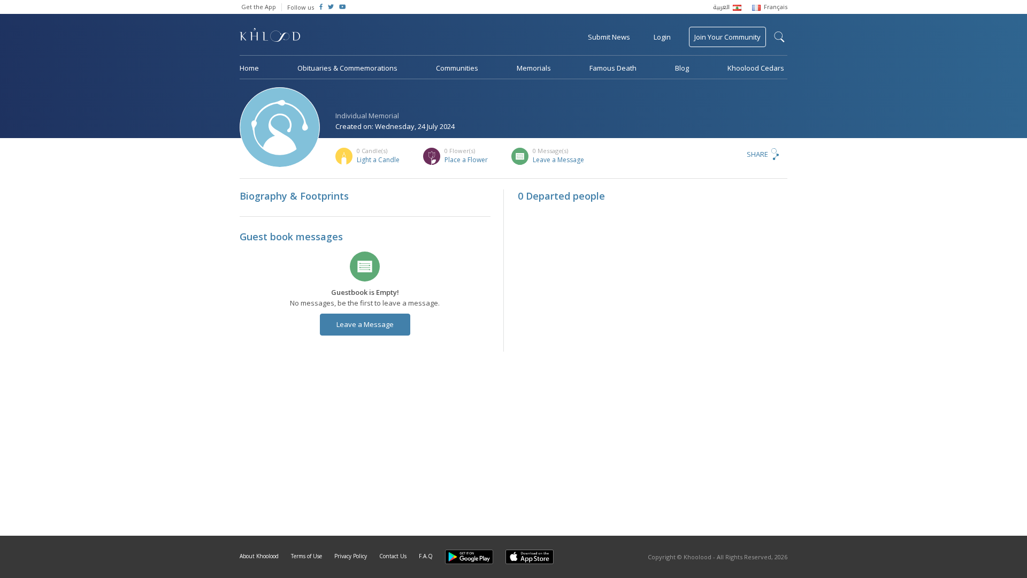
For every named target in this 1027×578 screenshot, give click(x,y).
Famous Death (613, 68)
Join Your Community (727, 37)
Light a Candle (378, 159)
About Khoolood (259, 556)
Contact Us (393, 556)
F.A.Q (426, 556)
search (779, 37)
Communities (457, 68)
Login (662, 37)
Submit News (609, 37)
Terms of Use (306, 556)
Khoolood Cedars (755, 68)
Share (757, 154)
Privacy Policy (350, 556)
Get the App (258, 7)
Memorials (534, 68)
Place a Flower (466, 159)
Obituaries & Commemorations (347, 68)
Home (249, 68)
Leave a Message (558, 159)
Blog (682, 68)
